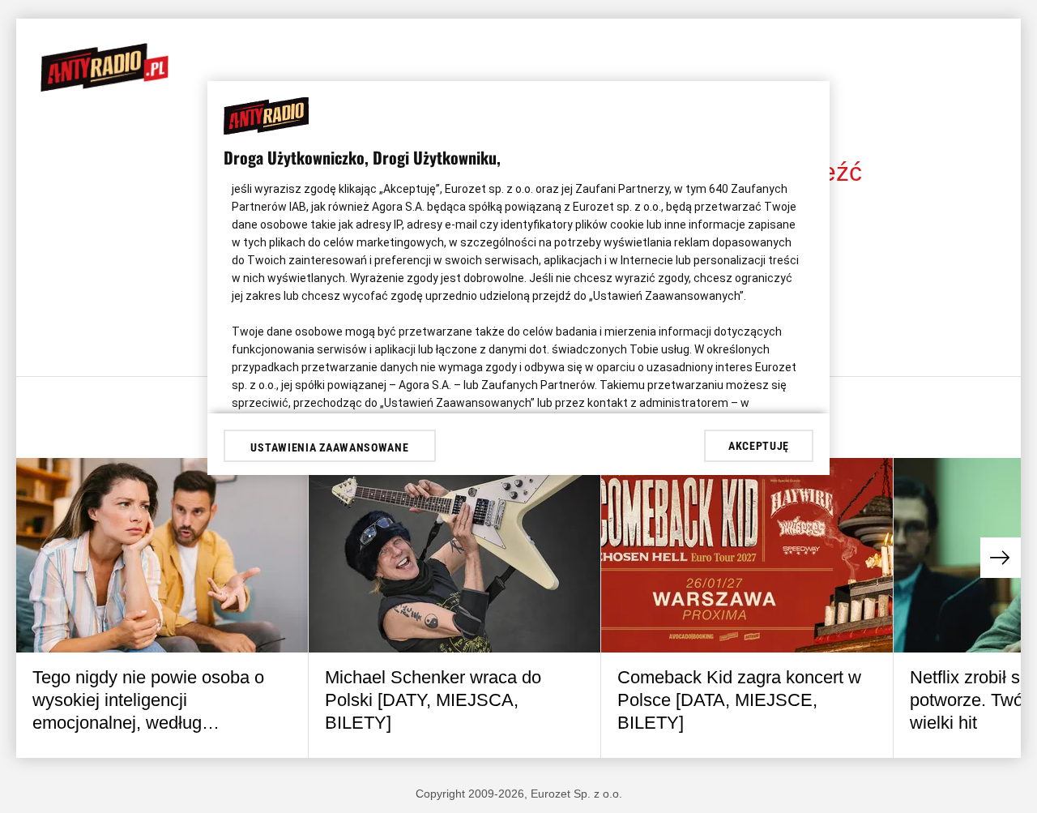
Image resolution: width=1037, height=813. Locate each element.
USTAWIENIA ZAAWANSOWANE (329, 447)
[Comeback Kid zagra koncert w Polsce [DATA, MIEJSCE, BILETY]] (747, 555)
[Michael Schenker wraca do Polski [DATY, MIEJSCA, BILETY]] (454, 555)
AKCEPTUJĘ (758, 445)
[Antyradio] (105, 88)
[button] (1000, 557)
